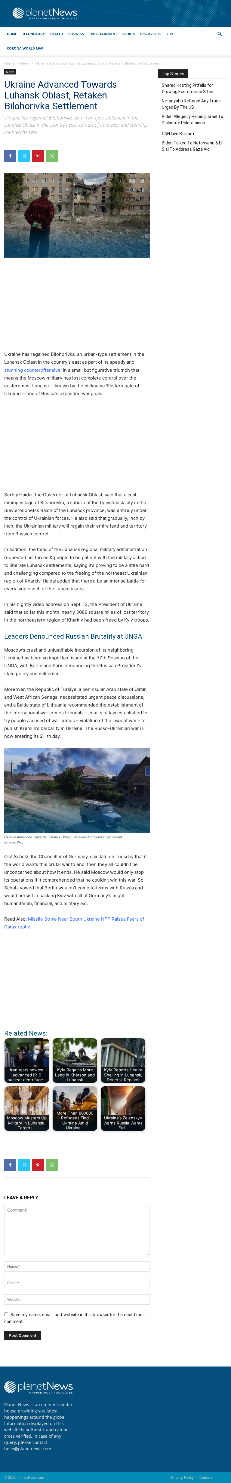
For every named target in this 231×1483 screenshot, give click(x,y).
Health (56, 34)
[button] (219, 34)
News (24, 63)
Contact (205, 1477)
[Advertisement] (77, 307)
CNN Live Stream (178, 133)
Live (170, 34)
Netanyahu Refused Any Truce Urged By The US (191, 104)
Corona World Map (25, 48)
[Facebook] (10, 156)
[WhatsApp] (52, 156)
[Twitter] (24, 156)
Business (76, 34)
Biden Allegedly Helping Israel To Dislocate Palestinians (192, 119)
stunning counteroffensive (32, 370)
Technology (33, 34)
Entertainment (103, 34)
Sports (128, 34)
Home (12, 34)
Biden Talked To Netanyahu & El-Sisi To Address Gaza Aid (193, 146)
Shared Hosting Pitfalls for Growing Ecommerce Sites (187, 88)
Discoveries (150, 34)
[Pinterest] (38, 156)
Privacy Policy (182, 1477)
